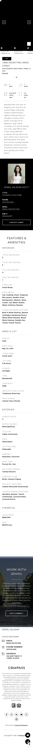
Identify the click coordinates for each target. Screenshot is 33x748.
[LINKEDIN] (16, 714)
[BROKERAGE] (16, 719)
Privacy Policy (23, 735)
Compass (8, 675)
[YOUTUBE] (21, 714)
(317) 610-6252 (8, 202)
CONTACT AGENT (16, 222)
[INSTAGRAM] (11, 714)
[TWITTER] (26, 714)
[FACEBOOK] (6, 714)
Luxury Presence (21, 725)
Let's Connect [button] (16, 613)
